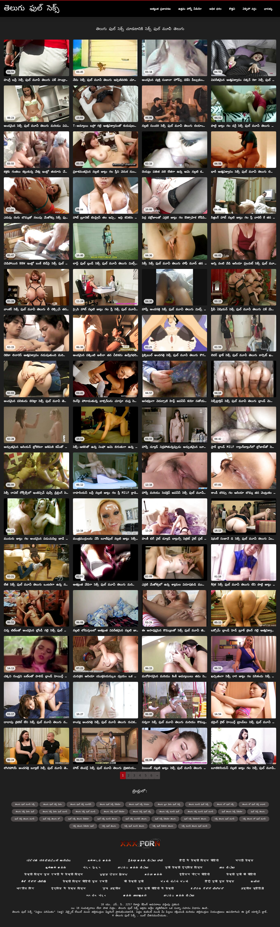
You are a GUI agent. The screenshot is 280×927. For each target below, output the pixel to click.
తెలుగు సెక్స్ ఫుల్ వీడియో (114, 812)
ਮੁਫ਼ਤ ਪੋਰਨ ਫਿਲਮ (114, 874)
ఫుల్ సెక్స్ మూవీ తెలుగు (107, 819)
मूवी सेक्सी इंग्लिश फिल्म (183, 867)
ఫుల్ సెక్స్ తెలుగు (258, 812)
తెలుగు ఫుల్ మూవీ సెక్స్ (25, 804)
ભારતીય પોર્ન (96, 895)
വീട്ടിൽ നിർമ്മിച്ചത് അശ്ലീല (49, 860)
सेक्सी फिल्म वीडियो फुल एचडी (85, 881)
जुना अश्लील (111, 888)
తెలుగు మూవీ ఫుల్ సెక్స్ (198, 804)
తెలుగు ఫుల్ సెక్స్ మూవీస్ (80, 804)
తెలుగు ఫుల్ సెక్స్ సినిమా (139, 804)
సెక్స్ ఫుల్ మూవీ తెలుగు (134, 826)
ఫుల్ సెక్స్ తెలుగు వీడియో (78, 819)
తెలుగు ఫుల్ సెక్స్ (126, 915)
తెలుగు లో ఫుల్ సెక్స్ (225, 804)
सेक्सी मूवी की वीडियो (241, 874)
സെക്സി (255, 881)
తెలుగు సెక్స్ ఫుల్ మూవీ (85, 812)
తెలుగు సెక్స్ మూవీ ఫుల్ (169, 812)
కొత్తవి (232, 8)
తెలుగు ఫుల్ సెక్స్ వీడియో (110, 804)
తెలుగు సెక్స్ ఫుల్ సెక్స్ (142, 812)
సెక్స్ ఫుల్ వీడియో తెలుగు (163, 826)
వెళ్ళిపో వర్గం (249, 8)
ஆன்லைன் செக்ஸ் (56, 867)
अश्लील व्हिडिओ (252, 888)
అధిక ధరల (215, 8)
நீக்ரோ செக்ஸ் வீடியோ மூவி (145, 860)
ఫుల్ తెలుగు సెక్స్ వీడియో (232, 812)
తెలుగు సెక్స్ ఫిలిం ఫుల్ (25, 812)
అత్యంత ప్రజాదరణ (160, 8)
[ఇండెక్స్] (140, 843)
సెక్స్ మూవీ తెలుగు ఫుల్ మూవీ (194, 826)
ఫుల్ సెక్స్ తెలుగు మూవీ (24, 819)
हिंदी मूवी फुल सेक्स (219, 881)
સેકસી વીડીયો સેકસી (174, 881)
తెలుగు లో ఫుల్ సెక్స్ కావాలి (253, 804)
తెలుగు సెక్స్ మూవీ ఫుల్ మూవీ (200, 812)
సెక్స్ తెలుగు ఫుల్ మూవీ (224, 819)
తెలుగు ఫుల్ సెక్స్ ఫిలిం (52, 804)
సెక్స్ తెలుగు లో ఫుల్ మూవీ (254, 819)
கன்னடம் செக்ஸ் (99, 860)
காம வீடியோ (226, 867)
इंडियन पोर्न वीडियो (194, 874)
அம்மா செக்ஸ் (153, 874)
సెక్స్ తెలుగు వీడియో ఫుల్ (83, 826)
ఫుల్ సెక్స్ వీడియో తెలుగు (165, 819)
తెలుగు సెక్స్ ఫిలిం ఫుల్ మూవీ (55, 812)
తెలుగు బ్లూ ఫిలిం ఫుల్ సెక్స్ (169, 804)
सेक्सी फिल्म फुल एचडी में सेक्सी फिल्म (53, 874)
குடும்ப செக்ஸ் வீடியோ (133, 867)
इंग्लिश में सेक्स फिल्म (68, 888)
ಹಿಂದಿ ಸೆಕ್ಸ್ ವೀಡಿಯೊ (33, 881)
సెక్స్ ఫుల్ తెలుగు (109, 826)
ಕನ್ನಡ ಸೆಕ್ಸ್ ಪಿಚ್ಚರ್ (207, 888)
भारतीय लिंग (25, 888)
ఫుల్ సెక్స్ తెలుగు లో (51, 819)
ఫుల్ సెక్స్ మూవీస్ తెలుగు (136, 819)
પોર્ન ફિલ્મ (92, 867)
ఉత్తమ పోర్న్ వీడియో (190, 8)
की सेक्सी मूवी (134, 881)
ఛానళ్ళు (268, 8)
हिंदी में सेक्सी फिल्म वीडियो (199, 860)
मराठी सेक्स (244, 860)
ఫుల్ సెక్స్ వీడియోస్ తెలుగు (195, 819)
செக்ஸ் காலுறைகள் (135, 895)
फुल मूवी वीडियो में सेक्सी (155, 888)
